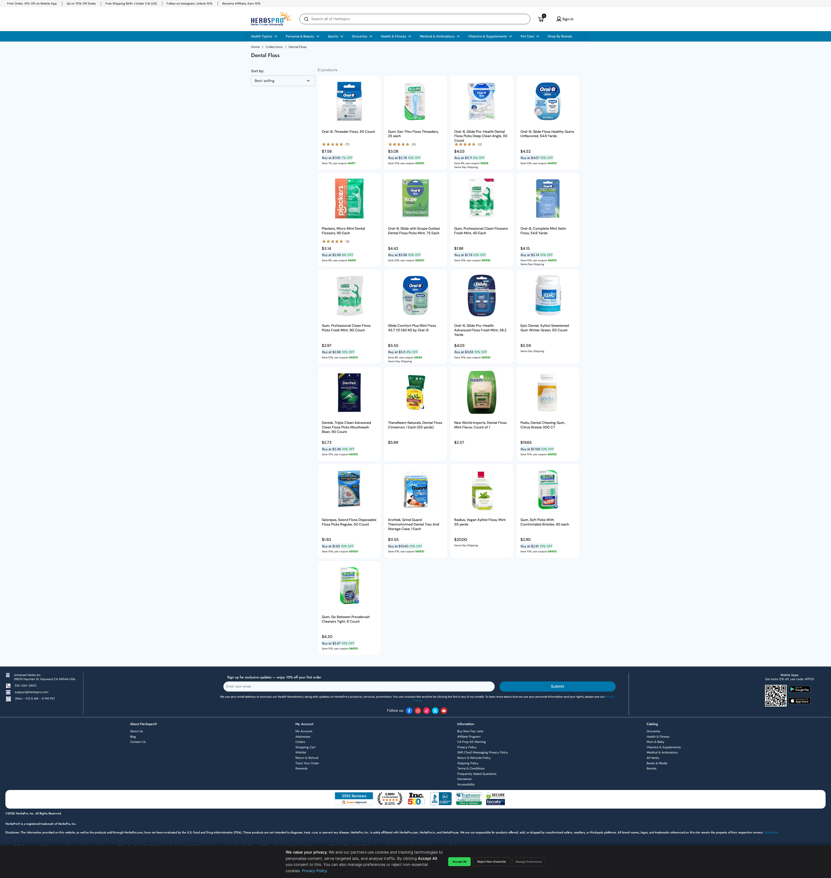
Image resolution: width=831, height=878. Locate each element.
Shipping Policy (467, 763)
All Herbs (653, 758)
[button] (541, 19)
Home (255, 47)
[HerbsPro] (271, 19)
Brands (651, 768)
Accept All (459, 861)
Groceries (653, 731)
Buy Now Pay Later (470, 731)
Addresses (302, 737)
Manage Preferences (529, 861)
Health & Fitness (658, 737)
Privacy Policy (467, 747)
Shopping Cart (305, 747)
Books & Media (657, 763)
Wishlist (300, 752)
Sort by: (257, 71)
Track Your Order (307, 763)
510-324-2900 (26, 685)
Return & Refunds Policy (474, 758)
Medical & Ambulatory (662, 752)
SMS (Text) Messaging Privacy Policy (482, 752)
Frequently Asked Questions (476, 774)
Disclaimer (464, 779)
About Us (136, 731)
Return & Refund (306, 758)
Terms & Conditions (471, 768)
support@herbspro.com (31, 692)
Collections (274, 47)
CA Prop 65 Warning (471, 742)
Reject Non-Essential (491, 861)
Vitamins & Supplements (664, 747)
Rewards (301, 768)
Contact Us (138, 742)
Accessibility (466, 784)
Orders (300, 742)
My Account (303, 731)
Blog (133, 737)
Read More (771, 832)
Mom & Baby (655, 742)
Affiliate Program (468, 737)
